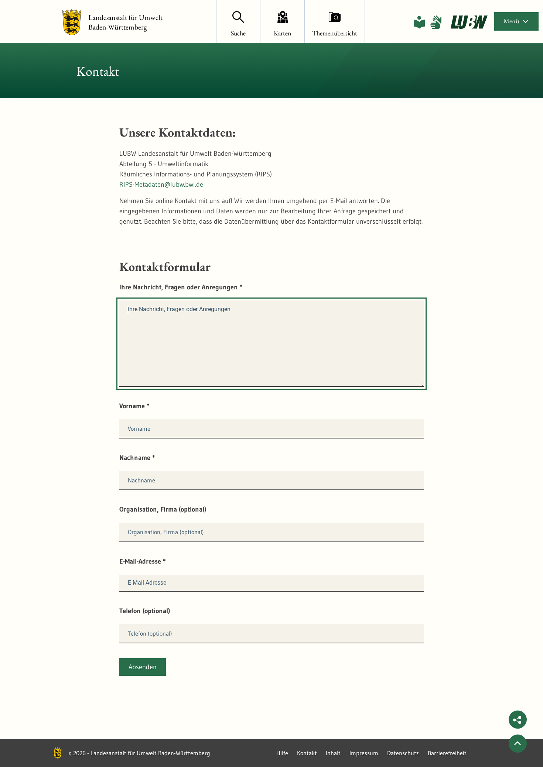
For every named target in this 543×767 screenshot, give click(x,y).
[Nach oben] (518, 744)
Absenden (143, 667)
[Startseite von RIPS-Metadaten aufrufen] (469, 22)
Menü (511, 21)
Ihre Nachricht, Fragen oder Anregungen (181, 287)
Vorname (134, 406)
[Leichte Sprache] (419, 22)
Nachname (137, 458)
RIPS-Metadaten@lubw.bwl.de (161, 184)
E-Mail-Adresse (142, 561)
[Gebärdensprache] (435, 22)
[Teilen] (518, 720)
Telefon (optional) (144, 611)
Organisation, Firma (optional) (162, 509)
